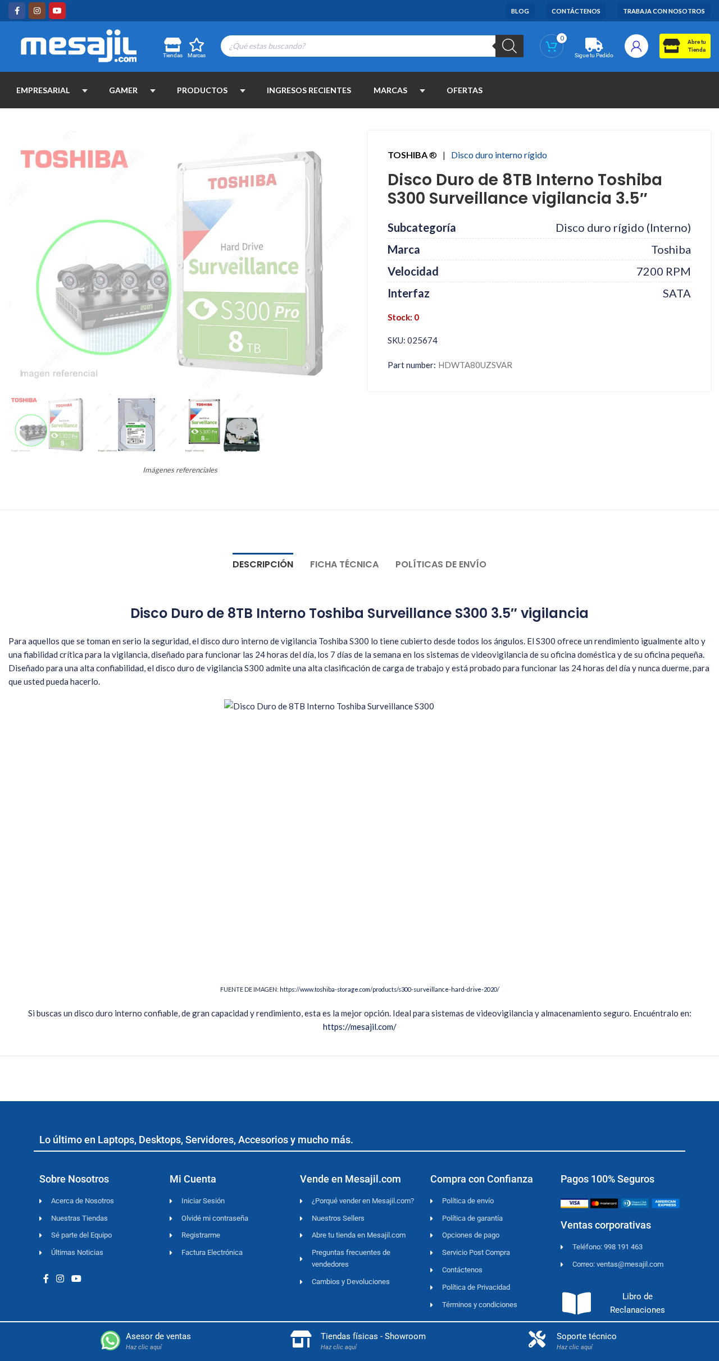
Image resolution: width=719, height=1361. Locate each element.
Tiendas (173, 55)
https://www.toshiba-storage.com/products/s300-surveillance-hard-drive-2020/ (389, 989)
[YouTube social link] (57, 10)
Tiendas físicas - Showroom (373, 1336)
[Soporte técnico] (537, 1339)
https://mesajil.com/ (360, 1026)
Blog (520, 11)
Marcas (197, 55)
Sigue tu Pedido (594, 55)
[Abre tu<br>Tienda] (671, 46)
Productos (202, 90)
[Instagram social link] (37, 10)
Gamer (123, 90)
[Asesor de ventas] (110, 1340)
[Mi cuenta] (636, 46)
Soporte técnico (587, 1336)
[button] (84, 90)
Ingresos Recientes (309, 90)
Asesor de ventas (158, 1336)
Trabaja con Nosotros (664, 11)
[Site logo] (78, 44)
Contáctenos (576, 11)
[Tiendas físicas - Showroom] (301, 1339)
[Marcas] (197, 45)
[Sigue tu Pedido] (594, 45)
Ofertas (465, 90)
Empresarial (43, 90)
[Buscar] (509, 46)
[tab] (263, 559)
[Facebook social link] (16, 10)
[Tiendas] (172, 45)
